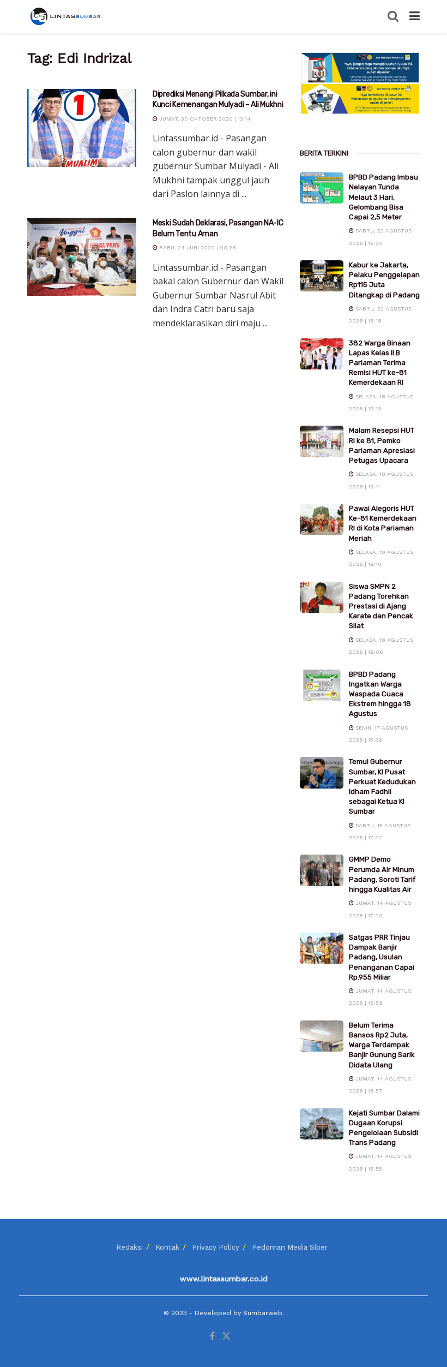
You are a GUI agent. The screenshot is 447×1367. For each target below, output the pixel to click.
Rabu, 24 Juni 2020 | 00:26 (197, 247)
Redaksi (129, 1247)
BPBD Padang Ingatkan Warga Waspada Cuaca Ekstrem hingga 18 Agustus (380, 694)
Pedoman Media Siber (290, 1247)
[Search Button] (393, 16)
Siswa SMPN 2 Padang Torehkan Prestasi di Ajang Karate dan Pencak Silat (381, 606)
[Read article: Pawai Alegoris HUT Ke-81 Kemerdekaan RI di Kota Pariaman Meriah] (321, 519)
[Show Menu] (414, 16)
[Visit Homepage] (66, 16)
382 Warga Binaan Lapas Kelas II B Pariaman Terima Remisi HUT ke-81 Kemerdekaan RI (379, 363)
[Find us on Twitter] (226, 1336)
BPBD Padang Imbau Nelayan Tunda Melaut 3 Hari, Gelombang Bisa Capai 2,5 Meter (383, 197)
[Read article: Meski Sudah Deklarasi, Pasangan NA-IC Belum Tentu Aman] (81, 257)
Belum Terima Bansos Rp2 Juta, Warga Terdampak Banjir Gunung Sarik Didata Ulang (382, 1045)
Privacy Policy (215, 1247)
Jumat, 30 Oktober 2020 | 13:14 (204, 119)
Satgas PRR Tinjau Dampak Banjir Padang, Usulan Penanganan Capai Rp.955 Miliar (381, 957)
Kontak (167, 1247)
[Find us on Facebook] (212, 1336)
